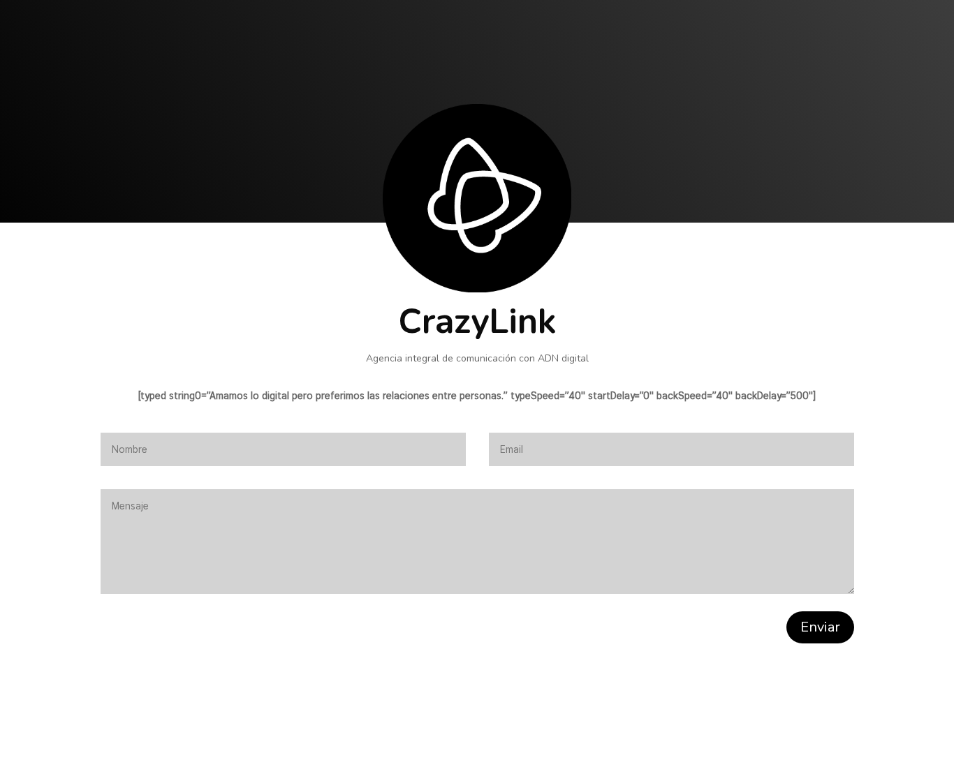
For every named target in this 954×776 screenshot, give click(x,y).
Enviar (820, 627)
